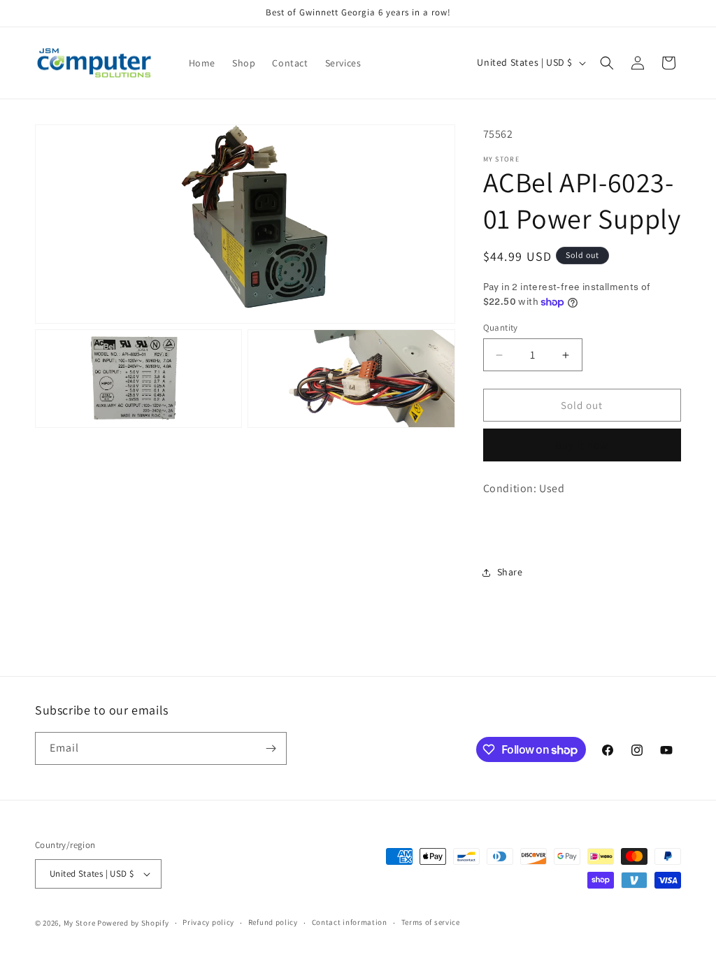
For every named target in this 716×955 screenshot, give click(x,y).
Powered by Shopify (133, 923)
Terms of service (430, 922)
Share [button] (510, 572)
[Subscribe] (270, 748)
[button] (607, 63)
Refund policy (273, 922)
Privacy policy (208, 922)
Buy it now (581, 445)
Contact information (349, 922)
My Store (80, 923)
